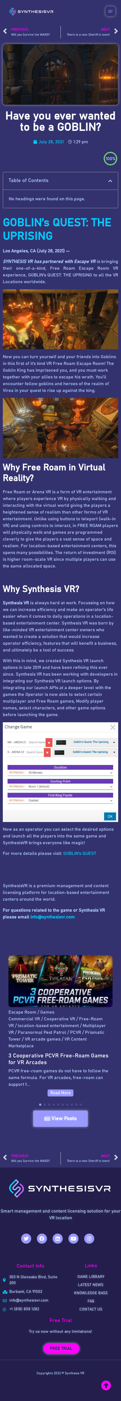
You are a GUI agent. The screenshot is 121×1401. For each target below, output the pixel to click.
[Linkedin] (58, 1239)
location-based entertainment (48, 1025)
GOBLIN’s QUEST (79, 853)
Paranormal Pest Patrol (42, 1032)
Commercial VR (24, 1019)
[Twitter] (26, 1239)
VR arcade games (42, 1039)
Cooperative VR (59, 1019)
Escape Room (22, 1012)
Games (47, 1012)
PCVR (75, 1032)
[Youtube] (73, 1239)
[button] (110, 181)
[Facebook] (42, 1239)
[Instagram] (89, 1239)
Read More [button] (60, 1093)
